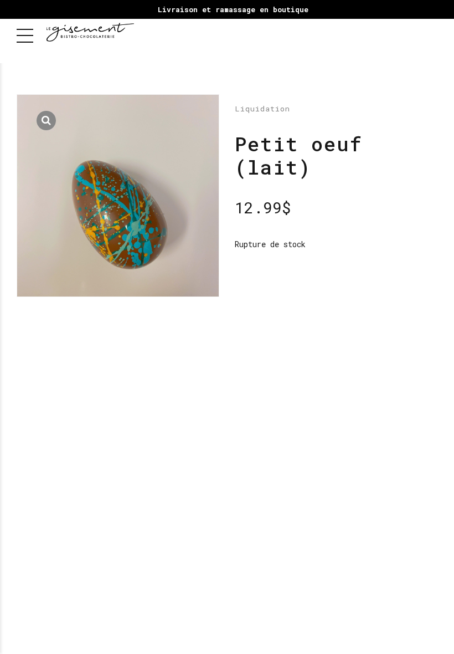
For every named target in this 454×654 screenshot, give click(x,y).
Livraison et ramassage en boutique (233, 9)
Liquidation (262, 109)
